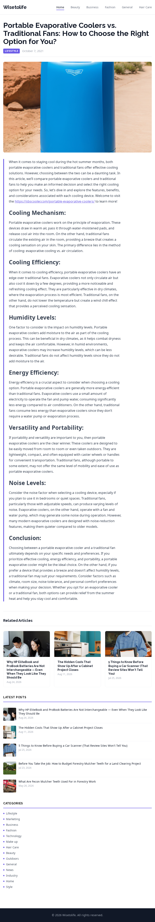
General (127, 7)
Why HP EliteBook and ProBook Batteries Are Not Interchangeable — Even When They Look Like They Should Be (26, 669)
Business (92, 7)
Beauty (75, 7)
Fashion (110, 7)
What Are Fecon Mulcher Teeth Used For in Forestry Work (57, 781)
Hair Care (145, 7)
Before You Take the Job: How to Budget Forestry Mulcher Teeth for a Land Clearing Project (80, 763)
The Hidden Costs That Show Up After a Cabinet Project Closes (75, 665)
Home (60, 7)
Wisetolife (14, 7)
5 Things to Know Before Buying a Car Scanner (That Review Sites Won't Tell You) (73, 745)
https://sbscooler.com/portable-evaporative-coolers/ (55, 201)
